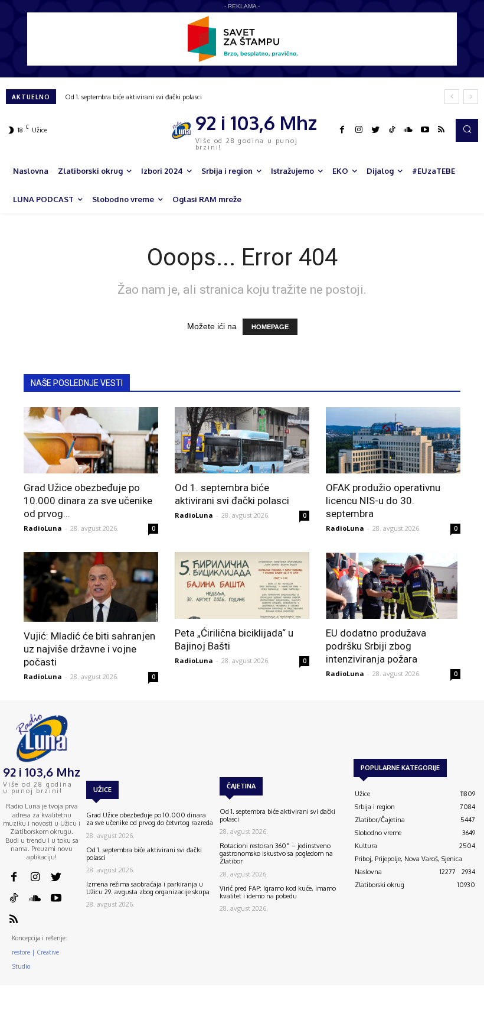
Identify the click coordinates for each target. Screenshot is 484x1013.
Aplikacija (461, 1007)
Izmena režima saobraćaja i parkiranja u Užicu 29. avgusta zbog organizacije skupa (148, 888)
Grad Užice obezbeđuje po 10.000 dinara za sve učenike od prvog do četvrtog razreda (149, 819)
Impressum (359, 1007)
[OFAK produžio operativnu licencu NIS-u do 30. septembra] (393, 440)
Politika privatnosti (411, 1007)
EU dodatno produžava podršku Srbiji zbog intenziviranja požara (376, 646)
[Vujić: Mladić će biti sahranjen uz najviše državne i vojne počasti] (91, 587)
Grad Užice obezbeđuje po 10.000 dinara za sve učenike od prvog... (88, 501)
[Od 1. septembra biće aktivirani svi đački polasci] (242, 440)
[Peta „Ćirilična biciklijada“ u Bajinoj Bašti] (242, 585)
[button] (467, 130)
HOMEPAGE (270, 326)
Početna (257, 1007)
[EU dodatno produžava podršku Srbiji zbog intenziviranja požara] (393, 585)
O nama (289, 1007)
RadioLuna (43, 528)
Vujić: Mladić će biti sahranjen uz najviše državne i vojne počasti (89, 649)
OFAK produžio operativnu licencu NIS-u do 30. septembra (383, 501)
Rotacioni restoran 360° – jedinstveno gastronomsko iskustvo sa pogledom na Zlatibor (276, 853)
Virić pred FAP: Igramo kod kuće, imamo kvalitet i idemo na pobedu (278, 892)
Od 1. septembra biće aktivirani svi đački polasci (133, 97)
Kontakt (323, 1007)
